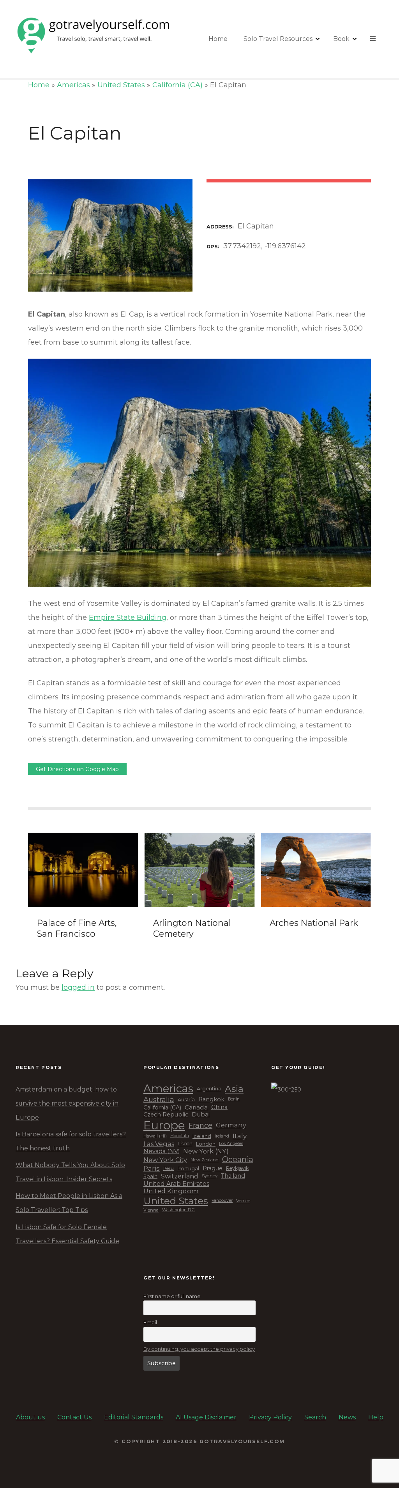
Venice (243, 1200)
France (200, 1125)
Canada (196, 1107)
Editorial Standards (133, 1417)
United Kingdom (171, 1191)
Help (375, 1417)
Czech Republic (165, 1114)
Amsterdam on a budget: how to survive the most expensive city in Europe (67, 1103)
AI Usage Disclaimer (206, 1417)
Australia (158, 1099)
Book (341, 38)
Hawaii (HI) (155, 1136)
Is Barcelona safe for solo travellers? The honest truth (71, 1141)
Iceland (201, 1136)
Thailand (233, 1176)
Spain (150, 1176)
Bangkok (211, 1099)
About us (30, 1417)
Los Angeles (231, 1143)
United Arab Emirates (176, 1183)
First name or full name (172, 1296)
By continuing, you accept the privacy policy (199, 1349)
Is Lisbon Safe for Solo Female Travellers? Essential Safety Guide (67, 1234)
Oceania (237, 1159)
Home (218, 38)
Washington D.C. (178, 1210)
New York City (165, 1160)
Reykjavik (237, 1168)
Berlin (234, 1099)
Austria (186, 1099)
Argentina (209, 1089)
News (347, 1417)
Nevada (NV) (161, 1151)
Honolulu (179, 1136)
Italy (240, 1136)
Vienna (151, 1210)
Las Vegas (158, 1144)
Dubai (201, 1114)
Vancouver (222, 1200)
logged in (78, 987)
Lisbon (185, 1144)
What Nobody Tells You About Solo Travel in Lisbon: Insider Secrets (70, 1172)
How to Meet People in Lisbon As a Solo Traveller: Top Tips (69, 1203)
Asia (234, 1088)
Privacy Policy (270, 1417)
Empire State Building (127, 617)
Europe (164, 1125)
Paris (151, 1168)
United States (121, 85)
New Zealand (205, 1159)
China (219, 1107)
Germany (231, 1125)
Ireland (222, 1136)
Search (315, 1417)
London (205, 1144)
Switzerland (179, 1176)
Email (150, 1322)
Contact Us (74, 1417)
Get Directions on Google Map (77, 769)
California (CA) (177, 85)
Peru (168, 1168)
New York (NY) (206, 1151)
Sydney (209, 1175)
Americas (73, 85)
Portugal (188, 1168)
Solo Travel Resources (278, 38)
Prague (212, 1168)
